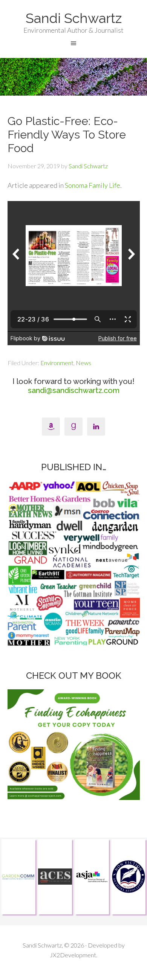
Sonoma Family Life (92, 185)
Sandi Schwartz (74, 18)
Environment (57, 362)
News (83, 362)
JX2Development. (73, 954)
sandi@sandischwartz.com (73, 390)
